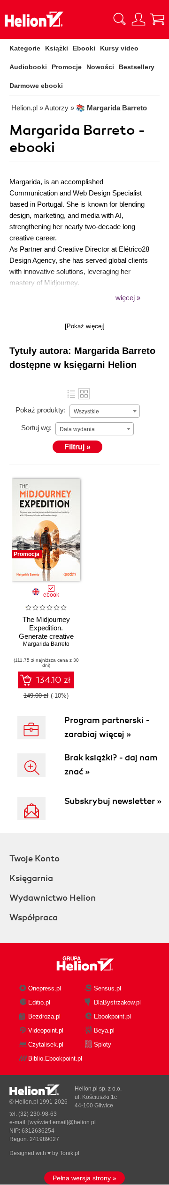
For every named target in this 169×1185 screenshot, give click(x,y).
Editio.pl (39, 1002)
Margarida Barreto (46, 644)
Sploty (102, 1044)
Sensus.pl (107, 988)
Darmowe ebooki (36, 85)
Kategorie (24, 48)
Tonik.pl (69, 1153)
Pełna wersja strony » (84, 1178)
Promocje (67, 67)
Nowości (100, 67)
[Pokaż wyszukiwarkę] (120, 19)
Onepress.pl (44, 988)
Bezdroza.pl (44, 1016)
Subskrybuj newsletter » (112, 801)
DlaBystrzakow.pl (117, 1002)
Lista (71, 393)
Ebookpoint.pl (112, 1016)
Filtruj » (77, 447)
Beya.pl (104, 1030)
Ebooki (84, 48)
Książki (56, 48)
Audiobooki (28, 67)
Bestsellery (136, 67)
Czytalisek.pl (45, 1044)
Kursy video (119, 48)
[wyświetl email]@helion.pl (62, 1122)
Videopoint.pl (45, 1030)
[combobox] (104, 411)
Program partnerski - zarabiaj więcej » (107, 727)
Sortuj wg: (36, 428)
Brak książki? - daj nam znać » (111, 764)
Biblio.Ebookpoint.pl (55, 1058)
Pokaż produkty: (40, 410)
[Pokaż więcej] (85, 326)
